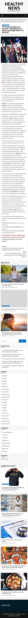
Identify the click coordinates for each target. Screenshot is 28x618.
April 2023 (4, 410)
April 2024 (4, 383)
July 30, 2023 (13, 310)
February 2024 (5, 389)
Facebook (18, 237)
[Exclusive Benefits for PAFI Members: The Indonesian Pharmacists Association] (14, 503)
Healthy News (14, 6)
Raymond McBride (6, 34)
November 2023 (6, 397)
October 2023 (5, 399)
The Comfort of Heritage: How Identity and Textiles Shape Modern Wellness (12, 351)
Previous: (13, 248)
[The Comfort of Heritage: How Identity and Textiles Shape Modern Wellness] (14, 477)
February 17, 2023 (14, 34)
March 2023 (5, 413)
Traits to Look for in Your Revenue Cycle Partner (13, 358)
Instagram (7, 237)
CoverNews (10, 615)
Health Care (5, 435)
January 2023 (5, 418)
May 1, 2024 (13, 595)
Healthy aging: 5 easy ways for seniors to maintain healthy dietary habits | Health (12, 333)
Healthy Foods (5, 440)
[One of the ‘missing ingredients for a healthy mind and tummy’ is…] (14, 274)
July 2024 (4, 378)
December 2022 (6, 421)
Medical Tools (5, 448)
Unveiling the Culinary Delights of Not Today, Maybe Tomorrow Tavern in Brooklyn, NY (12, 362)
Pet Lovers (4, 451)
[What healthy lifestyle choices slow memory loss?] (14, 299)
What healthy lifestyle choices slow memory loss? (14, 309)
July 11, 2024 (13, 569)
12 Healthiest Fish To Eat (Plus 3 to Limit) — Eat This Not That (13, 366)
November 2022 (6, 423)
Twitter (12, 237)
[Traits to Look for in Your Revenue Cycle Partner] (14, 529)
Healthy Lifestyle (5, 25)
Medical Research (6, 445)
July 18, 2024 (13, 516)
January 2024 (5, 391)
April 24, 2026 (13, 490)
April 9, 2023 (13, 335)
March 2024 (5, 386)
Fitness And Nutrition (7, 432)
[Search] (26, 15)
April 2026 (4, 375)
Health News (5, 437)
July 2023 (4, 402)
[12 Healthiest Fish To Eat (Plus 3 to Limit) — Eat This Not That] (14, 581)
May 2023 (4, 407)
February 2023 (5, 415)
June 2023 (4, 405)
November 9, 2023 (14, 287)
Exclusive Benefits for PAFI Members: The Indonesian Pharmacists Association (12, 355)
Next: (15, 254)
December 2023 (6, 394)
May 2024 (4, 381)
